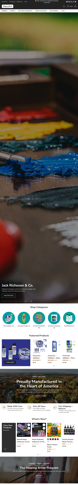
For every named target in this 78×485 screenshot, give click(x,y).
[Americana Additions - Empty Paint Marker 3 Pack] (54, 346)
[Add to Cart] (44, 341)
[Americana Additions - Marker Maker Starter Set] (69, 346)
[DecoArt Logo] (7, 6)
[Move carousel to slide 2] (9, 301)
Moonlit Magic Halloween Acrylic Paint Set (23, 441)
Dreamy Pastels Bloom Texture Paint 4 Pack (67, 441)
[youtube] (75, 2)
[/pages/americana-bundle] (39, 157)
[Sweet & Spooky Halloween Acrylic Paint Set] (39, 430)
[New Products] (5, 449)
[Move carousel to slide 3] (15, 301)
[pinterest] (69, 2)
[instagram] (71, 2)
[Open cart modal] (75, 6)
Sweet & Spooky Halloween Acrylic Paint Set (38, 441)
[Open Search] (63, 6)
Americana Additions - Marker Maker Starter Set (69, 358)
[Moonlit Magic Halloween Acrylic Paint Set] (24, 430)
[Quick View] (44, 344)
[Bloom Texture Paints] (54, 430)
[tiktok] (73, 2)
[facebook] (67, 2)
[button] (70, 6)
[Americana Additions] (39, 346)
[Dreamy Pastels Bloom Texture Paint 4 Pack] (69, 430)
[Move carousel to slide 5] (26, 301)
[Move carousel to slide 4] (21, 301)
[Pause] (31, 301)
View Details (47, 2)
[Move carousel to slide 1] (4, 301)
